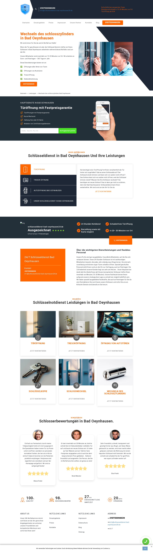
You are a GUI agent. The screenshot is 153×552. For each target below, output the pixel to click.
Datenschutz (83, 523)
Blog (97, 23)
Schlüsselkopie (38, 391)
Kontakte (88, 23)
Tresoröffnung (76, 343)
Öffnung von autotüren (115, 343)
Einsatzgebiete (39, 23)
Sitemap (82, 532)
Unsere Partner (75, 23)
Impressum (62, 23)
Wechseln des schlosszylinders (115, 392)
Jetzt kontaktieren (103, 191)
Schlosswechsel (76, 391)
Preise (51, 23)
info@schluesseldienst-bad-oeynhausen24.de (56, 10)
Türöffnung (38, 343)
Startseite (26, 23)
